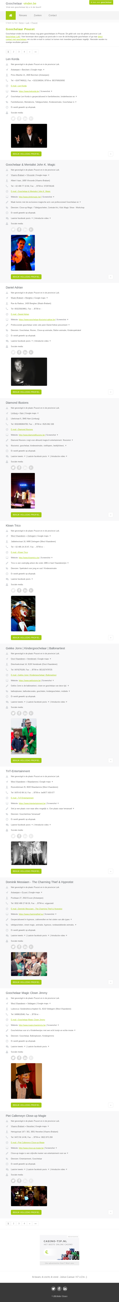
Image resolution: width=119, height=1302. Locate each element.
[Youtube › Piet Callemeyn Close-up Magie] (31, 1180)
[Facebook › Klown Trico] (19, 590)
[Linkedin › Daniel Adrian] (25, 352)
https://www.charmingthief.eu (31, 914)
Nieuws (23, 15)
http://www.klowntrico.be (29, 558)
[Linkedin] (65, 1288)
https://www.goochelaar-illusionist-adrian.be (37, 319)
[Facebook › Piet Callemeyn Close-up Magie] (19, 1180)
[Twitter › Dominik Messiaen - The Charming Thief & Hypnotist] (13, 947)
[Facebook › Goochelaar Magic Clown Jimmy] (19, 1058)
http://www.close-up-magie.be (31, 1148)
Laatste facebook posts (22, 218)
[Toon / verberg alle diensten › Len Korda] (59, 102)
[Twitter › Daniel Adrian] (13, 352)
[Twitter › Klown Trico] (13, 590)
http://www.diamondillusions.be (32, 435)
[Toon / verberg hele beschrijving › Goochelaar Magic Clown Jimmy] (59, 1030)
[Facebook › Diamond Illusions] (19, 467)
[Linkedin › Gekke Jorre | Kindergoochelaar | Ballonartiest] (25, 713)
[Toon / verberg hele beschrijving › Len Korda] (59, 96)
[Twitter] (53, 1288)
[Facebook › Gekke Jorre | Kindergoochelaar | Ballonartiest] (19, 713)
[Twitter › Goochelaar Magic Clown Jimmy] (13, 1058)
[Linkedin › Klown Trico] (25, 590)
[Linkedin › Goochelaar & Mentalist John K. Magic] (25, 229)
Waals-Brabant (17, 298)
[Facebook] (59, 1288)
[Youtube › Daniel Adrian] (31, 352)
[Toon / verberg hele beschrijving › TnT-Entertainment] (59, 808)
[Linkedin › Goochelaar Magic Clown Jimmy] (25, 1058)
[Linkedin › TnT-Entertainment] (25, 836)
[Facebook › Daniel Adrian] (19, 352)
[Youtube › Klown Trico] (31, 590)
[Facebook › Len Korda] (19, 118)
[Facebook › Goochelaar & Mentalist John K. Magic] (19, 229)
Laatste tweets (18, 456)
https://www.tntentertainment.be (32, 803)
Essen (24, 892)
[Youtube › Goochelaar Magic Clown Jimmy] (31, 1058)
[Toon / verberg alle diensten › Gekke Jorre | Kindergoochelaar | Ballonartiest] (59, 691)
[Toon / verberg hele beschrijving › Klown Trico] (59, 563)
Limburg (14, 413)
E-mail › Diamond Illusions (22, 429)
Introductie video (43, 218)
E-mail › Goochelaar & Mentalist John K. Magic (31, 191)
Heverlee (30, 1126)
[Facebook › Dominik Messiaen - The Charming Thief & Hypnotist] (19, 947)
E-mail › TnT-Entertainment (22, 798)
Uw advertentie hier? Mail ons (59, 1263)
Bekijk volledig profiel (26, 154)
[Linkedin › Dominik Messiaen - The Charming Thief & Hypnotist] (25, 947)
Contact (53, 15)
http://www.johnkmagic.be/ (30, 197)
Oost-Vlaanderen (18, 659)
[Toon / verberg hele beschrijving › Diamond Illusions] (59, 440)
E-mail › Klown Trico (19, 552)
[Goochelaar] (11, 15)
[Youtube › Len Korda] (31, 118)
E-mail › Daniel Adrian (20, 314)
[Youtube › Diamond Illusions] (31, 467)
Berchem (25, 70)
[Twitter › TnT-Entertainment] (13, 836)
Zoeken (38, 15)
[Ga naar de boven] (110, 153)
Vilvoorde (30, 175)
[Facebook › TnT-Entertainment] (19, 836)
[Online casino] (61, 1236)
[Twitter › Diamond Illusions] (13, 467)
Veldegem (31, 1003)
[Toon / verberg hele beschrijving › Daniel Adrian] (59, 325)
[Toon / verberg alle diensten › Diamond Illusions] (59, 445)
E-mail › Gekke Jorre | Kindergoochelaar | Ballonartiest (33, 675)
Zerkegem (31, 536)
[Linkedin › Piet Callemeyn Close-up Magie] (25, 1180)
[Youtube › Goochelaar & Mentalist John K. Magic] (31, 229)
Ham (22, 413)
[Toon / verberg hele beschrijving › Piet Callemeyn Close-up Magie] (59, 1153)
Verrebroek (31, 659)
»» (36, 52)
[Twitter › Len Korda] (13, 118)
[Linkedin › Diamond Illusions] (25, 467)
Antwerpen (15, 70)
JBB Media (57, 1296)
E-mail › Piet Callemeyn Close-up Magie (27, 1142)
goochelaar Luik (13, 37)
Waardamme (32, 782)
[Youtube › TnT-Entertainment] (31, 836)
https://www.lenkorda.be (29, 91)
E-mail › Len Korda (19, 86)
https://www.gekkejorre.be (29, 680)
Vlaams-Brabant (17, 175)
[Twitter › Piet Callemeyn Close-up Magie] (13, 1180)
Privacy (64, 1296)
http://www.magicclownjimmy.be (32, 1025)
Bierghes (29, 298)
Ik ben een (101, 2)
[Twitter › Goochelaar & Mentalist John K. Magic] (13, 229)
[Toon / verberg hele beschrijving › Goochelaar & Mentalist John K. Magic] (59, 202)
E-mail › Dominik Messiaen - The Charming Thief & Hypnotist (36, 909)
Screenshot (46, 91)
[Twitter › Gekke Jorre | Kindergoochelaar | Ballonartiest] (13, 713)
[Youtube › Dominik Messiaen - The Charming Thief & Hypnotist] (31, 947)
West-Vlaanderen (18, 536)
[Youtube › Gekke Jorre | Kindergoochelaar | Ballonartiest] (31, 713)
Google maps (38, 70)
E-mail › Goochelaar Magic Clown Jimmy (28, 1020)
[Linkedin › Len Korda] (25, 118)
